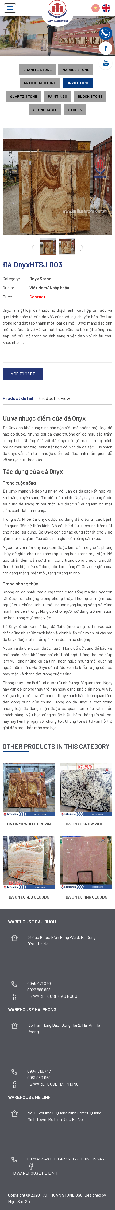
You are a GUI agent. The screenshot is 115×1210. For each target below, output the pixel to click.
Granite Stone (37, 69)
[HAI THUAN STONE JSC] (57, 10)
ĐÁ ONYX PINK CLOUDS (86, 897)
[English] (106, 8)
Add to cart (23, 373)
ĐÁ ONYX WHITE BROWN (29, 823)
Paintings (57, 96)
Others (75, 109)
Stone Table (45, 109)
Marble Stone (75, 69)
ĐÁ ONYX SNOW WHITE (86, 823)
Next (81, 247)
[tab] (18, 398)
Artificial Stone (40, 83)
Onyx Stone (78, 83)
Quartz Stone (23, 96)
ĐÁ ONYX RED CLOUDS (29, 897)
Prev (33, 247)
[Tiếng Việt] (95, 8)
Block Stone (90, 96)
